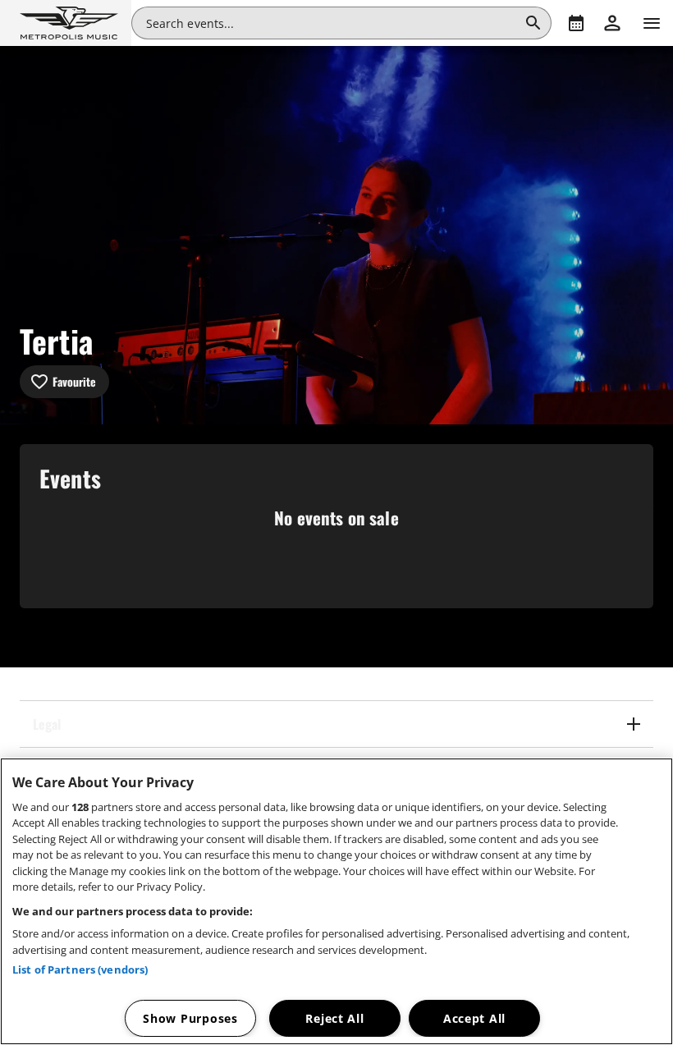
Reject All (334, 1018)
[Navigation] (651, 23)
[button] (65, 23)
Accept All (474, 1018)
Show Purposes (190, 1018)
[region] (336, 901)
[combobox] (332, 23)
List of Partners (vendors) (80, 969)
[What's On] (576, 23)
